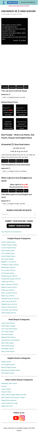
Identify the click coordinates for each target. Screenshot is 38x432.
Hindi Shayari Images (8, 326)
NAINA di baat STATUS (9, 287)
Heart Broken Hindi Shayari (10, 340)
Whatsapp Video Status (9, 383)
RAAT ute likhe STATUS (9, 293)
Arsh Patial (6, 14)
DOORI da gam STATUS (9, 276)
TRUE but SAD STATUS (9, 307)
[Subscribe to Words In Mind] (16, 420)
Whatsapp (20, 87)
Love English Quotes (8, 364)
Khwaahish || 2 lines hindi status (15, 144)
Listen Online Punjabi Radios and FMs (13, 395)
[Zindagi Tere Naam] (4, 3)
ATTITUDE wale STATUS (9, 310)
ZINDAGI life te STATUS (9, 304)
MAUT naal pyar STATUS (9, 284)
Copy (26, 87)
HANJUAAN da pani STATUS (11, 279)
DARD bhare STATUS (8, 267)
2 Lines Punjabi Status (8, 248)
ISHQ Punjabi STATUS (8, 313)
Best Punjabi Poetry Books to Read (13, 397)
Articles (3, 386)
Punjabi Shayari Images (9, 245)
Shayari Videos (6, 392)
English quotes (6, 362)
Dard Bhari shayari (7, 348)
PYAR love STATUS (7, 290)
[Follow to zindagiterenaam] (22, 420)
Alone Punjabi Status (8, 256)
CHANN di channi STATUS (10, 265)
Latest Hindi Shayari (8, 323)
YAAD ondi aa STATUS (8, 301)
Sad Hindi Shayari (7, 334)
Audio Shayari (6, 389)
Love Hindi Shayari (7, 331)
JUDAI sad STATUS (7, 281)
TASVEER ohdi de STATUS (10, 298)
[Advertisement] (19, 65)
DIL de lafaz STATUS (8, 270)
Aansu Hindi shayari (7, 351)
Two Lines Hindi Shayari (9, 329)
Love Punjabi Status (8, 253)
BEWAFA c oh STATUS (8, 262)
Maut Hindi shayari (7, 343)
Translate (5, 87)
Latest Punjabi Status (8, 242)
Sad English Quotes (7, 373)
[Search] (35, 214)
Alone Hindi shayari (7, 346)
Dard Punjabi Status (8, 250)
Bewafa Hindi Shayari (8, 337)
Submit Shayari (12, 2)
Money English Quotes (8, 367)
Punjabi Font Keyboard (8, 400)
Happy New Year (7, 406)
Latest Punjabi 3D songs (9, 403)
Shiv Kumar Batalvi (7, 259)
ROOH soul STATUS (7, 296)
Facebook (12, 87)
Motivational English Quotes (10, 370)
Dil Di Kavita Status (7, 273)
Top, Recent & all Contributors (11, 232)
